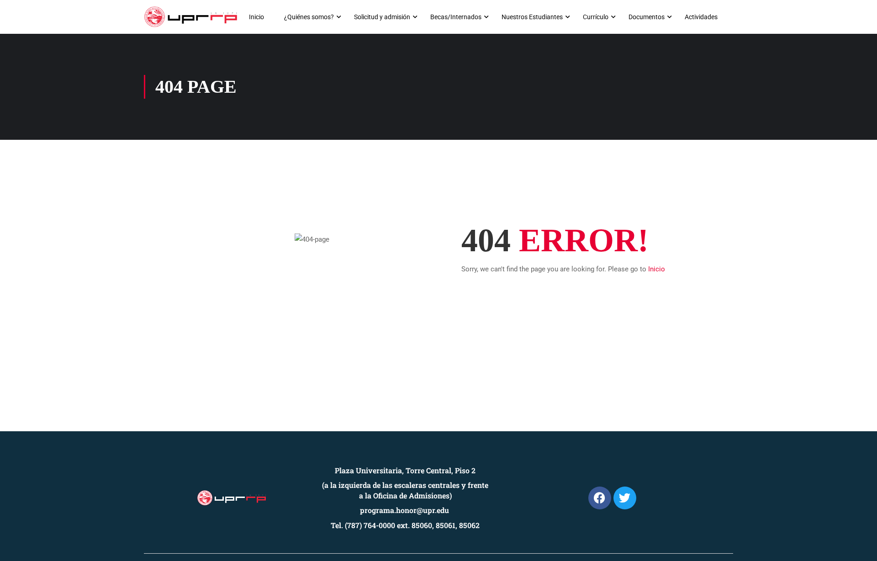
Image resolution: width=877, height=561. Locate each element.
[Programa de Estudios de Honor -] (191, 17)
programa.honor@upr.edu (404, 510)
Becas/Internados (455, 17)
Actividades (701, 17)
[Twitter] (624, 498)
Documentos (647, 17)
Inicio (256, 17)
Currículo (595, 17)
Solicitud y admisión (382, 17)
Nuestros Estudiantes (532, 17)
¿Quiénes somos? (309, 17)
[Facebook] (599, 498)
